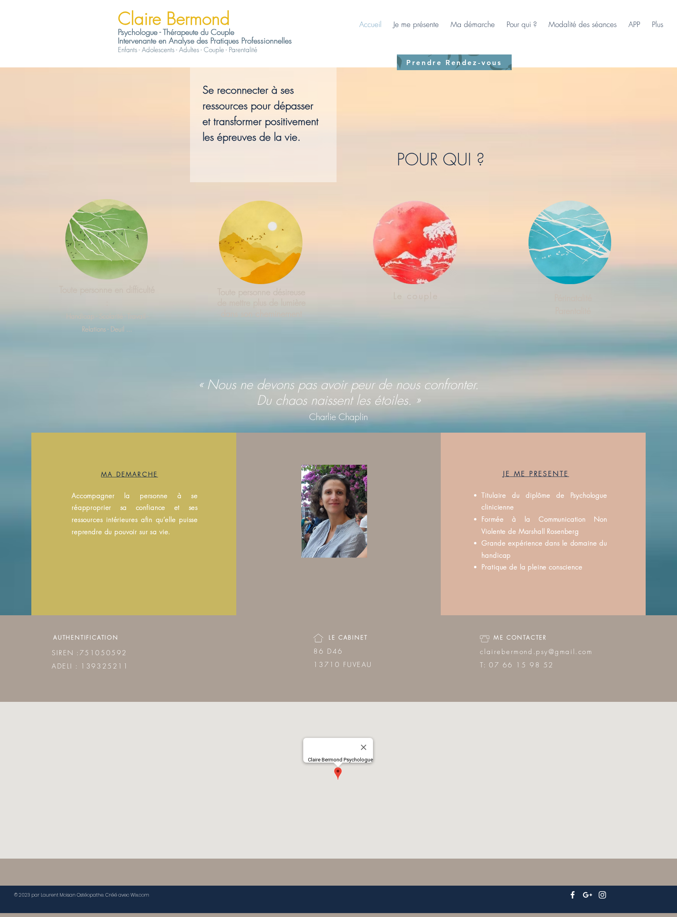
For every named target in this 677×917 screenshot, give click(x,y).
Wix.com (139, 895)
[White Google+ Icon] (587, 895)
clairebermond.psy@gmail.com (536, 651)
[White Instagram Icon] (602, 895)
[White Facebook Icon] (572, 895)
